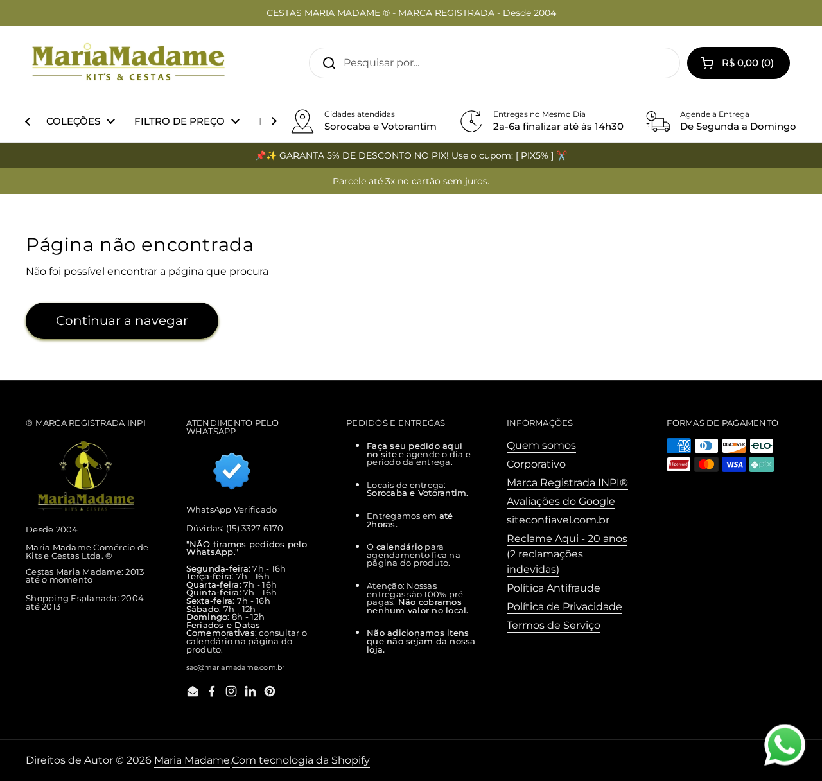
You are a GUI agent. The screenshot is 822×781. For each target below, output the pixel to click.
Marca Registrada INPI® (567, 483)
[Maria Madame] (128, 63)
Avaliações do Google (561, 501)
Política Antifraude (553, 588)
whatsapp (784, 732)
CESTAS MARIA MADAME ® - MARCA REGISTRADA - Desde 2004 (411, 12)
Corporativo (536, 464)
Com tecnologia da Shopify (301, 760)
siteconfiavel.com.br (558, 520)
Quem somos (541, 445)
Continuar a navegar (122, 320)
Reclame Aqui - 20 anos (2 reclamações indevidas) (567, 553)
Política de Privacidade (564, 607)
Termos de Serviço (553, 625)
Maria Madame (192, 760)
